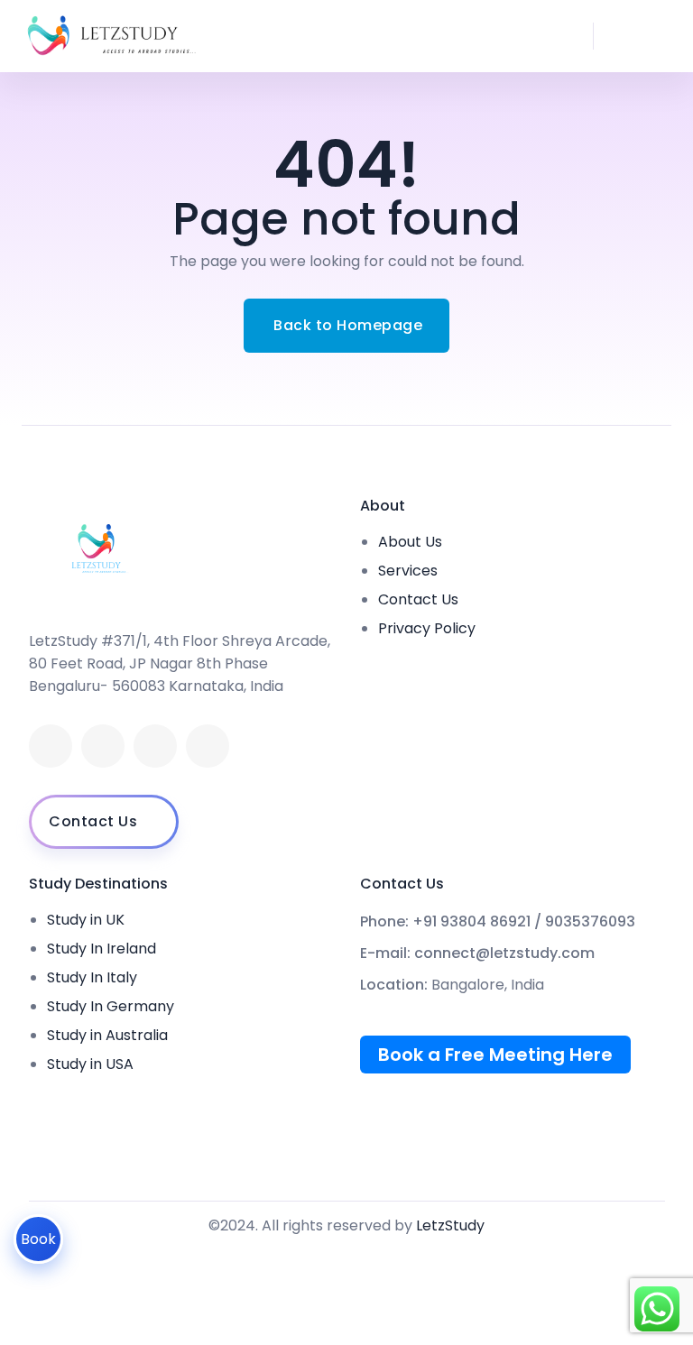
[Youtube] (155, 746)
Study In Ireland (101, 948)
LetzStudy (450, 1225)
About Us (410, 541)
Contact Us (418, 599)
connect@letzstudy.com (504, 953)
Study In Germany (110, 1006)
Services (408, 570)
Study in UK (86, 919)
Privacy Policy (427, 628)
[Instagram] (207, 746)
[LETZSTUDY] (111, 36)
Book (38, 1239)
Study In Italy (92, 977)
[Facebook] (50, 746)
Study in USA (90, 1064)
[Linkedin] (103, 746)
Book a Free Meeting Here (495, 1054)
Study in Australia (107, 1035)
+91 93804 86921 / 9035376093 (523, 922)
